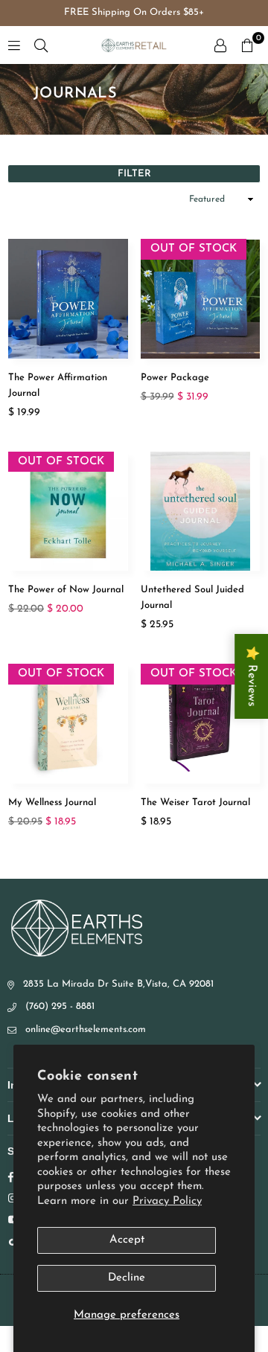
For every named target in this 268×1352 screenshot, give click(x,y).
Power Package (175, 377)
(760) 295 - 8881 (60, 1006)
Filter (134, 174)
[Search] (41, 45)
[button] (247, 45)
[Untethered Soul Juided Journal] (201, 511)
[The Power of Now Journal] (68, 511)
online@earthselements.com (85, 1029)
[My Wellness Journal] (68, 724)
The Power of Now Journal (66, 590)
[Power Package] (201, 299)
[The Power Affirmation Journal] (68, 299)
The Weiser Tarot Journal (195, 802)
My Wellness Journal (52, 802)
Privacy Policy (167, 1201)
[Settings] (220, 45)
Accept (126, 1240)
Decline (126, 1278)
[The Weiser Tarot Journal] (201, 724)
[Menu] (14, 45)
